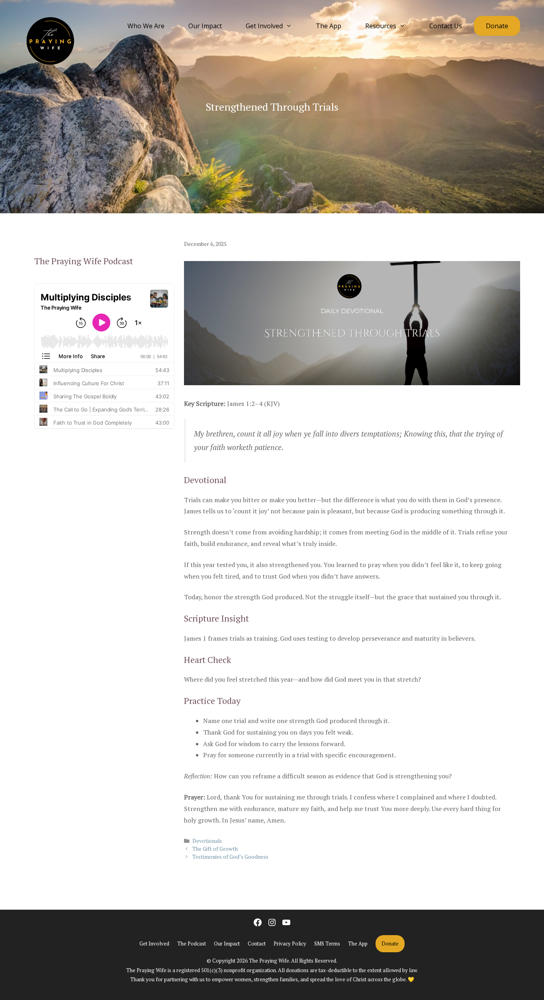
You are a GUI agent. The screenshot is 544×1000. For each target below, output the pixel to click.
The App (328, 25)
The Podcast (191, 943)
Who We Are (145, 25)
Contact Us (445, 25)
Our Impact (205, 25)
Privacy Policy (290, 943)
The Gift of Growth (215, 848)
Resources (380, 25)
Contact (257, 943)
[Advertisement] (104, 523)
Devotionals (207, 840)
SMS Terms (327, 943)
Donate (497, 25)
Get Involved (264, 25)
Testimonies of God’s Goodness (230, 856)
